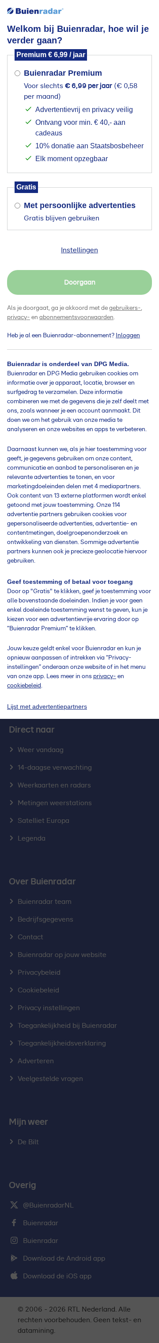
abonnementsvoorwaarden (76, 317)
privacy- (18, 317)
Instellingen (79, 250)
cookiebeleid (24, 686)
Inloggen (128, 335)
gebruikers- (125, 308)
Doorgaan (79, 282)
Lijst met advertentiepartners (47, 706)
